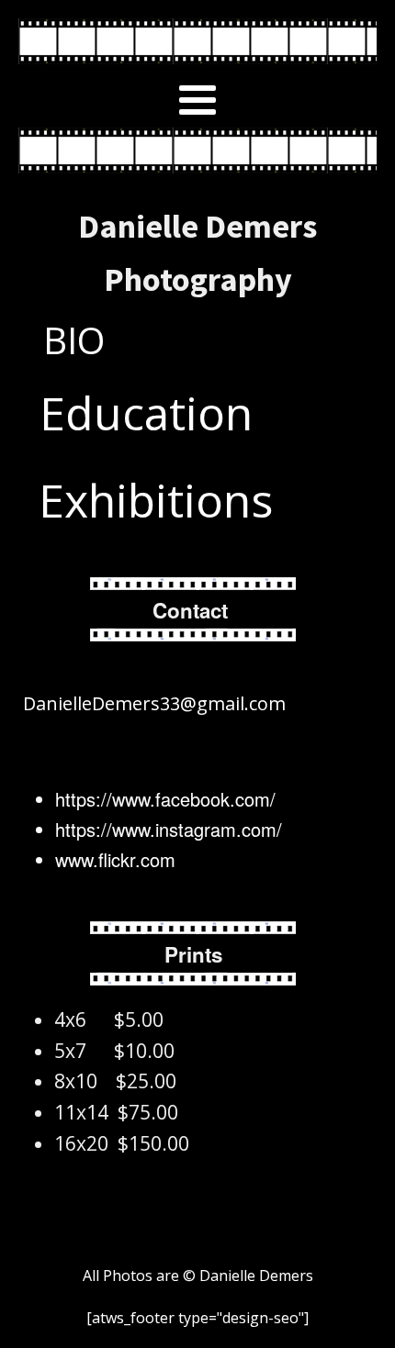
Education (146, 413)
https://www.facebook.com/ (165, 798)
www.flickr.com (115, 859)
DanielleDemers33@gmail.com (152, 703)
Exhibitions (156, 500)
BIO (74, 340)
